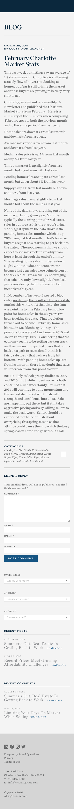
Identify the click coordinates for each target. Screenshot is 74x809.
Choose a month (17, 617)
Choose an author (18, 599)
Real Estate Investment (29, 461)
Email (9, 536)
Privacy (8, 758)
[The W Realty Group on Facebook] (12, 747)
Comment (11, 493)
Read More (54, 648)
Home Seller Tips (28, 457)
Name (8, 525)
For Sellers (10, 453)
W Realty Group (19, 6)
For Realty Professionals (33, 450)
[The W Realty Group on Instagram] (18, 747)
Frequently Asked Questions (21, 754)
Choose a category (18, 580)
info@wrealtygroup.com (23, 782)
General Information (30, 453)
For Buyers (10, 450)
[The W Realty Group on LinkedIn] (6, 747)
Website (10, 546)
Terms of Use (12, 761)
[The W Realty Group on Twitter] (23, 747)
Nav (66, 6)
